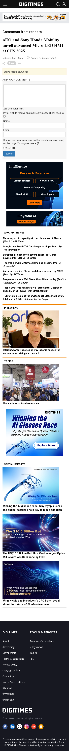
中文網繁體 (8, 693)
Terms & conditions (13, 658)
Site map (7, 688)
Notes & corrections (14, 682)
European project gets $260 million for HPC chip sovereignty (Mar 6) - (29, 256)
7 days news (36, 647)
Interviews (11, 308)
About (6, 641)
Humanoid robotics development (21, 403)
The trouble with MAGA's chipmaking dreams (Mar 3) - (33, 265)
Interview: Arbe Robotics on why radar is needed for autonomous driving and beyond (31, 352)
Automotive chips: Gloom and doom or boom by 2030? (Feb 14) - (33, 273)
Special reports (14, 464)
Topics (8, 361)
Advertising (8, 647)
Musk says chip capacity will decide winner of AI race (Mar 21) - (32, 240)
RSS (32, 658)
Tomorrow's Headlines (42, 641)
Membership (9, 652)
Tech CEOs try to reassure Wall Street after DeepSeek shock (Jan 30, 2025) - (32, 289)
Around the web (14, 232)
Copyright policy (11, 670)
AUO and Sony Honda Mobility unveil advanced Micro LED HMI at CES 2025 (33, 45)
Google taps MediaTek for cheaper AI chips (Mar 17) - (32, 248)
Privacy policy (10, 664)
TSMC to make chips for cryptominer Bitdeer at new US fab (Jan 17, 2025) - (33, 298)
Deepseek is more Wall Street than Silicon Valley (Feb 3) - (34, 281)
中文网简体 (8, 699)
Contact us (8, 676)
